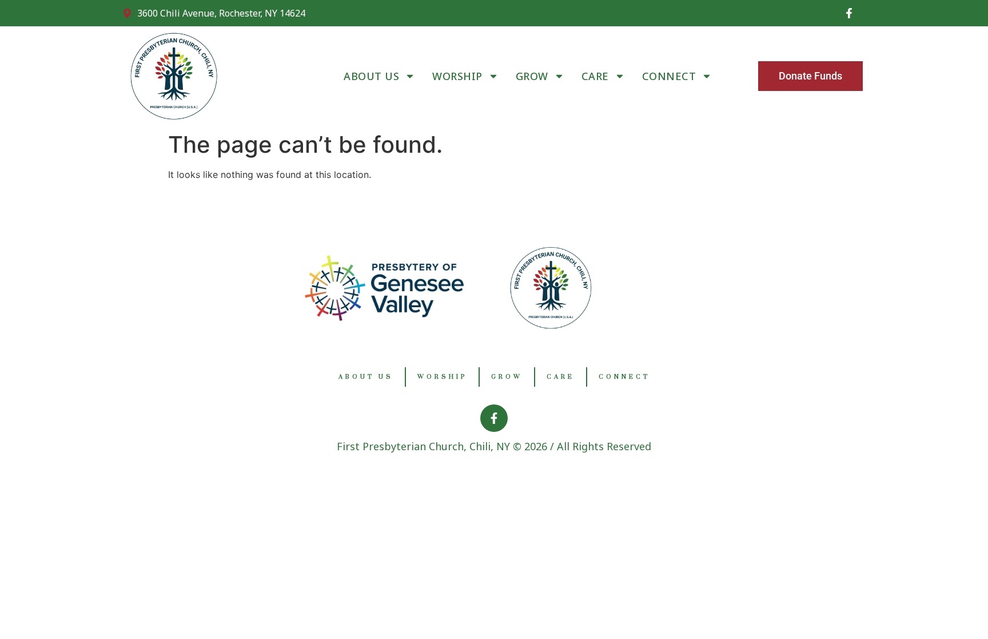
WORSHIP (457, 76)
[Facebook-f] (849, 13)
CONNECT (669, 76)
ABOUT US (371, 76)
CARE (595, 76)
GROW (532, 76)
